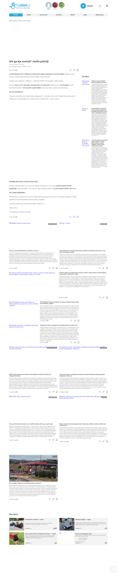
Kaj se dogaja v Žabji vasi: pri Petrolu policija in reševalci (25, 483)
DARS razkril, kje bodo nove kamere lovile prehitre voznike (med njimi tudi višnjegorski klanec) (30, 375)
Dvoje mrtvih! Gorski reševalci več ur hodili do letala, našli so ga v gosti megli (31, 424)
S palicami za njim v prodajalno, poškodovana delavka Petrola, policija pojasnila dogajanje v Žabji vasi (82, 375)
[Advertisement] (43, 107)
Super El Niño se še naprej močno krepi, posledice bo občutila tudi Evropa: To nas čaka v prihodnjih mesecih (99, 111)
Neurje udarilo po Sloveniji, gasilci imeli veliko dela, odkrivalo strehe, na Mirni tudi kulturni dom (82, 424)
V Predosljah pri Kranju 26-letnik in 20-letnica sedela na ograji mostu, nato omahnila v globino (59, 302)
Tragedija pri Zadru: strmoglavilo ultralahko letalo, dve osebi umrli (59, 325)
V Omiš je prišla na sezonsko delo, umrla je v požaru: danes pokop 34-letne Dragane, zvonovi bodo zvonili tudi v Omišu (99, 143)
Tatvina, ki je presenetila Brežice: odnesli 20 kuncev (99, 81)
